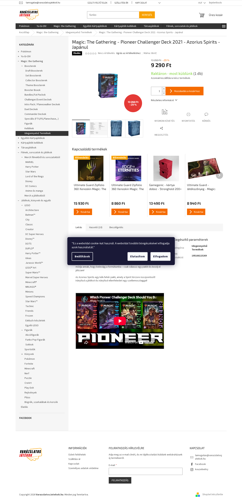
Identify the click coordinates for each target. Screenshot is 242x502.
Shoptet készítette (212, 494)
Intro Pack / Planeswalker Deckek (42, 104)
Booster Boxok (32, 90)
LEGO (27, 205)
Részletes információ (162, 100)
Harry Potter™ (32, 253)
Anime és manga (34, 191)
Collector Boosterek (36, 80)
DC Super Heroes (34, 234)
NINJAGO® (30, 287)
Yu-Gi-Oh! (26, 56)
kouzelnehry (201, 469)
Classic (29, 224)
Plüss (27, 397)
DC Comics (31, 186)
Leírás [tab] (79, 227)
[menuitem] (24, 26)
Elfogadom (160, 256)
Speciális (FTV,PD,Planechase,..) (42, 119)
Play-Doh (29, 388)
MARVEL (29, 162)
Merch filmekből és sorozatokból (42, 157)
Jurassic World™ (34, 263)
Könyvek (29, 354)
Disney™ (29, 239)
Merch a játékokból (35, 196)
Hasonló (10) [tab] (95, 227)
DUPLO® (29, 248)
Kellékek (29, 128)
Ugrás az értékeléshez (128, 53)
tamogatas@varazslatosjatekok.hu (208, 457)
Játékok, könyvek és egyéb (36, 200)
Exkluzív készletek (35, 320)
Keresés (147, 14)
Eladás (24, 407)
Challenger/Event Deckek (38, 99)
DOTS (28, 244)
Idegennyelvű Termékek (38, 133)
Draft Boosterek (34, 71)
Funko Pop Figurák (35, 340)
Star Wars (30, 171)
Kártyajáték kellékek (32, 143)
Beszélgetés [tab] (116, 227)
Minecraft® (31, 282)
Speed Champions (35, 296)
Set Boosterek (33, 75)
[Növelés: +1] (164, 89)
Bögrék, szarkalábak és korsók (41, 402)
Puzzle (28, 378)
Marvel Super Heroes (36, 277)
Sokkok (29, 344)
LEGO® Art (30, 268)
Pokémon (26, 51)
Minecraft (30, 368)
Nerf (27, 373)
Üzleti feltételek (97, 2)
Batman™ (30, 215)
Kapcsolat (141, 2)
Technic (29, 306)
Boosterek (30, 66)
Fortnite (29, 364)
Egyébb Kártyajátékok (33, 138)
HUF (200, 2)
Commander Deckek (35, 114)
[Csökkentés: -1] (164, 93)
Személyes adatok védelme (83, 468)
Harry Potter (32, 167)
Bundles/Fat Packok (35, 95)
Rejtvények (31, 392)
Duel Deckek (31, 109)
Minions (29, 292)
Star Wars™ (31, 301)
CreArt (28, 383)
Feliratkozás (120, 480)
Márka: (150, 53)
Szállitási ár (121, 2)
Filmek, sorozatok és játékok (36, 152)
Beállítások (82, 256)
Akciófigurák (32, 335)
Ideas (28, 258)
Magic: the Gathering (32, 61)
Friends (29, 311)
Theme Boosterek (35, 85)
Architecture (32, 210)
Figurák (28, 123)
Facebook (200, 464)
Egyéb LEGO (32, 325)
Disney (29, 181)
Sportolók (30, 349)
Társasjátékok (28, 147)
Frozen (29, 316)
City (27, 220)
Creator (29, 229)
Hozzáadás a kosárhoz (187, 90)
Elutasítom (137, 256)
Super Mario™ (32, 272)
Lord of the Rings (34, 176)
